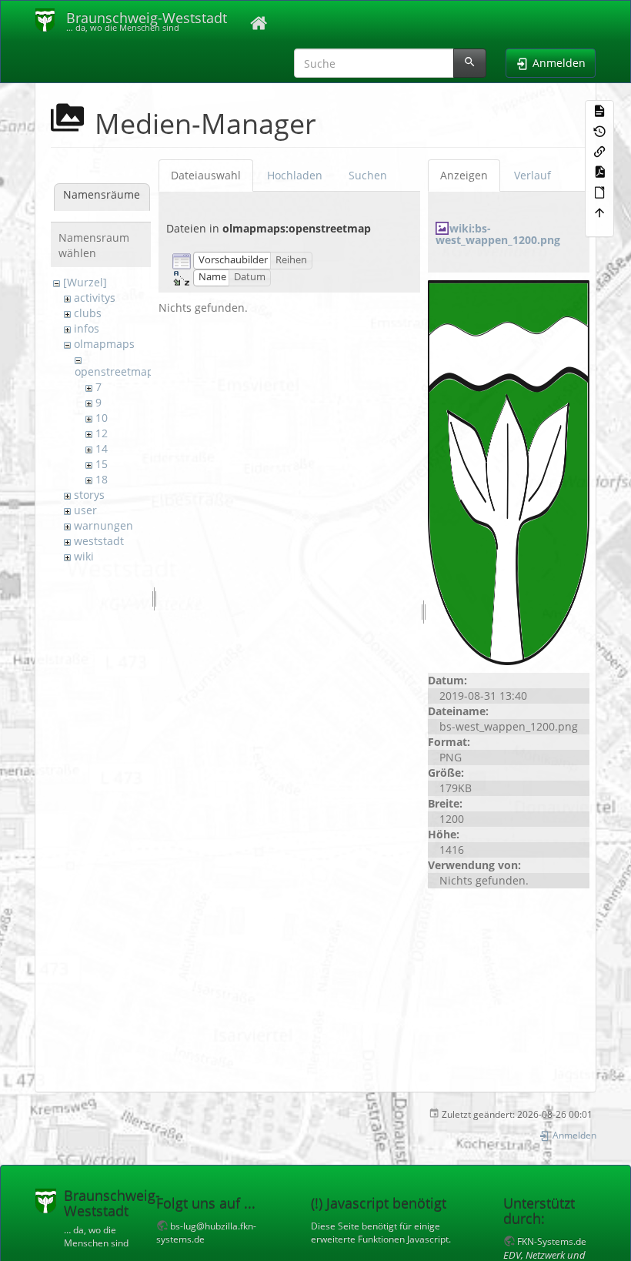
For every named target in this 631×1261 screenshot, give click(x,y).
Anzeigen (464, 175)
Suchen (368, 175)
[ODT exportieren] (599, 191)
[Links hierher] (599, 151)
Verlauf (532, 175)
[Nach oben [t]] (599, 211)
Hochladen (294, 175)
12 (101, 433)
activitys (94, 297)
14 (101, 448)
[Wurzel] (85, 282)
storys (89, 494)
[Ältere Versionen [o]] (599, 130)
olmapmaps (104, 343)
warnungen (103, 525)
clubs (88, 313)
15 (101, 464)
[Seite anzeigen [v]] (599, 110)
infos (86, 328)
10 (101, 417)
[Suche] (469, 63)
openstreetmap (114, 371)
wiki (84, 556)
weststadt (99, 541)
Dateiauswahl (206, 175)
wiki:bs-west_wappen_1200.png (498, 234)
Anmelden (573, 1135)
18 (101, 479)
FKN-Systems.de (551, 1241)
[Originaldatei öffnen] (508, 470)
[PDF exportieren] (599, 171)
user (85, 510)
